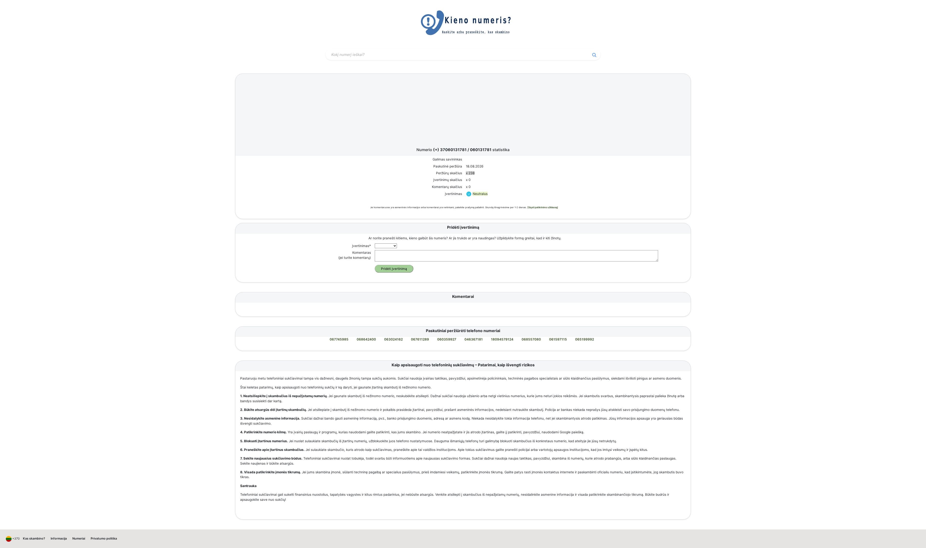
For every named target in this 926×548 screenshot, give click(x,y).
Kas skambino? (34, 538)
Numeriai (78, 538)
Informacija (59, 538)
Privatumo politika (104, 538)
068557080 (531, 339)
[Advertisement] (463, 112)
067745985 (339, 339)
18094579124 (502, 339)
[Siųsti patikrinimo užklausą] (542, 207)
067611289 (420, 339)
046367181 (473, 339)
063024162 (393, 339)
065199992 (584, 339)
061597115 (558, 339)
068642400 (366, 339)
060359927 (446, 339)
